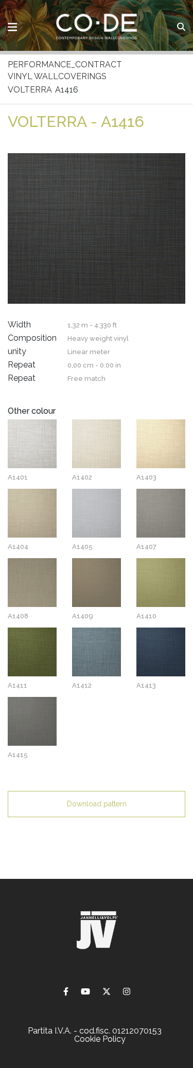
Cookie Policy (100, 1039)
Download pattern (97, 804)
